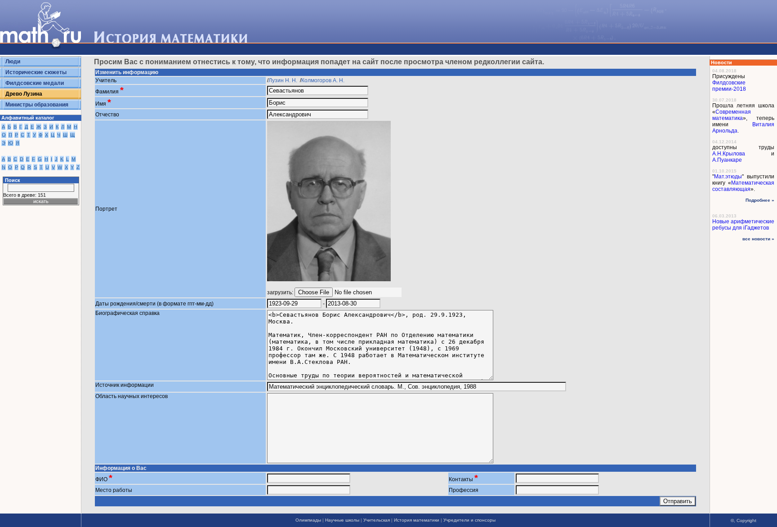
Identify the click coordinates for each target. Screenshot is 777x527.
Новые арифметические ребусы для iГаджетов (743, 224)
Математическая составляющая (743, 186)
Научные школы (342, 520)
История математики (416, 520)
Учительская (376, 520)
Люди (12, 61)
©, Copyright (743, 520)
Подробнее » (760, 200)
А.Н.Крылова (728, 154)
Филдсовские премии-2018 (729, 86)
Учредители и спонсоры (469, 520)
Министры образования (36, 105)
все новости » (758, 238)
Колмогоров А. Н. (323, 80)
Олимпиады (308, 520)
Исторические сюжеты (36, 72)
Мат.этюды (728, 176)
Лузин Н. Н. (283, 80)
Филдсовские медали (34, 83)
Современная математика (731, 115)
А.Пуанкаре (727, 160)
